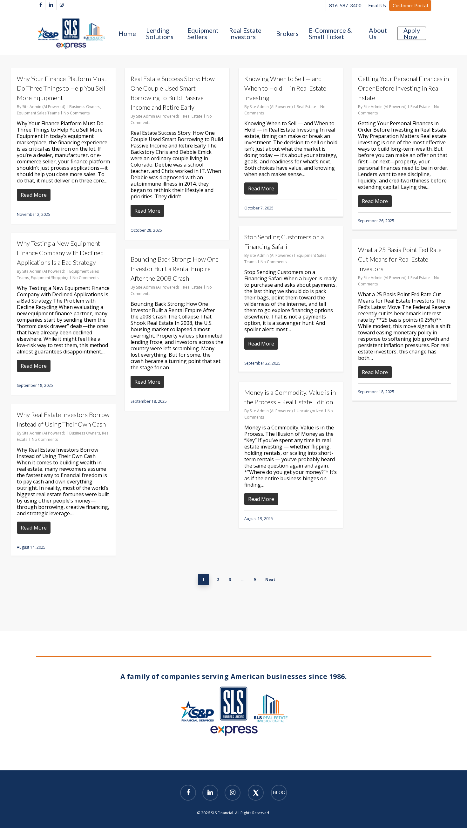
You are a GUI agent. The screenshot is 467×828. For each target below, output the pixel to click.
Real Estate (192, 116)
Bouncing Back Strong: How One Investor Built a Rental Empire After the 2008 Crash (175, 268)
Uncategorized (310, 411)
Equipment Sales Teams (38, 113)
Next (270, 579)
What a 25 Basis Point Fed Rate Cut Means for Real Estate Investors (400, 259)
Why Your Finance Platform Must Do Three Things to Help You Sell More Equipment (61, 88)
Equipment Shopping (49, 277)
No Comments (77, 113)
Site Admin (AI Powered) (43, 106)
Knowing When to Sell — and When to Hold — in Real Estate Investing (285, 88)
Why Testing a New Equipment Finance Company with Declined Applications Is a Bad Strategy (60, 252)
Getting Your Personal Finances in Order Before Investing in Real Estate (403, 88)
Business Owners (84, 106)
